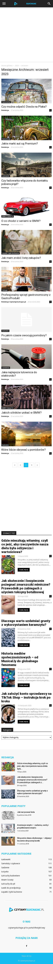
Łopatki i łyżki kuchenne (10, 253)
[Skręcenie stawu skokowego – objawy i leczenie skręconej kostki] (8, 841)
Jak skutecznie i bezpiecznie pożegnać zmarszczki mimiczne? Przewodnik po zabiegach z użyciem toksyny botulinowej (25, 586)
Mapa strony (26, 956)
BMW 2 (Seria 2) (7, 216)
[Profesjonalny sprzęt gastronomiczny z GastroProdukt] (26, 279)
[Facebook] (26, 946)
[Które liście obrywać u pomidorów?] (26, 434)
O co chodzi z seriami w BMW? (20, 221)
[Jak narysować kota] (8, 815)
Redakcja (5, 110)
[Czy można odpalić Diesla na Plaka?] (26, 91)
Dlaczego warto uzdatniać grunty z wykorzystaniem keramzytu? (25, 623)
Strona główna (6, 65)
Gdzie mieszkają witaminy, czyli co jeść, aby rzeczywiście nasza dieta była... (32, 766)
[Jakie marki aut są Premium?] (26, 128)
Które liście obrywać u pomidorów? (23, 449)
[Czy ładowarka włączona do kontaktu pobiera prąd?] (26, 165)
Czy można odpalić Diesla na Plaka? (24, 106)
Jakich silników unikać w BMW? (21, 412)
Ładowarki (5, 176)
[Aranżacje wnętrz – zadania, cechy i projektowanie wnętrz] (8, 828)
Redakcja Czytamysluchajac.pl (13, 302)
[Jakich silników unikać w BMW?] (26, 397)
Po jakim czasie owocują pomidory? (24, 335)
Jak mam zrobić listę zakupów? (21, 257)
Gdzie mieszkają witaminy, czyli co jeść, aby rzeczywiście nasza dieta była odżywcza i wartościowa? (24, 546)
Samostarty (6, 102)
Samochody (6, 139)
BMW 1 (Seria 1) (7, 408)
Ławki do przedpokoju (11, 887)
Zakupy (4, 290)
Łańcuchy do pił (8, 883)
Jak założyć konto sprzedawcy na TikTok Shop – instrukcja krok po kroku (26, 697)
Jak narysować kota (26, 812)
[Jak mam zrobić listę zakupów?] (26, 242)
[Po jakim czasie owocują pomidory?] (26, 319)
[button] (49, 3)
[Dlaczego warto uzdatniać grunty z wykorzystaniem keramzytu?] (8, 794)
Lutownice (5, 368)
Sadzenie (5, 331)
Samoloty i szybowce (10, 863)
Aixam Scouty (7, 879)
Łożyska (4, 871)
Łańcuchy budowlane (10, 875)
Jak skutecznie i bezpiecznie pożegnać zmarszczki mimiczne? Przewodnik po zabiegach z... (32, 780)
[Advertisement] (26, 35)
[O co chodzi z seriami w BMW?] (26, 205)
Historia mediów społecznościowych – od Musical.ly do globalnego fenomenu (19, 659)
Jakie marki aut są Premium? (19, 143)
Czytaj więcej (23, 570)
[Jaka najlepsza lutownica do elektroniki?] (26, 356)
